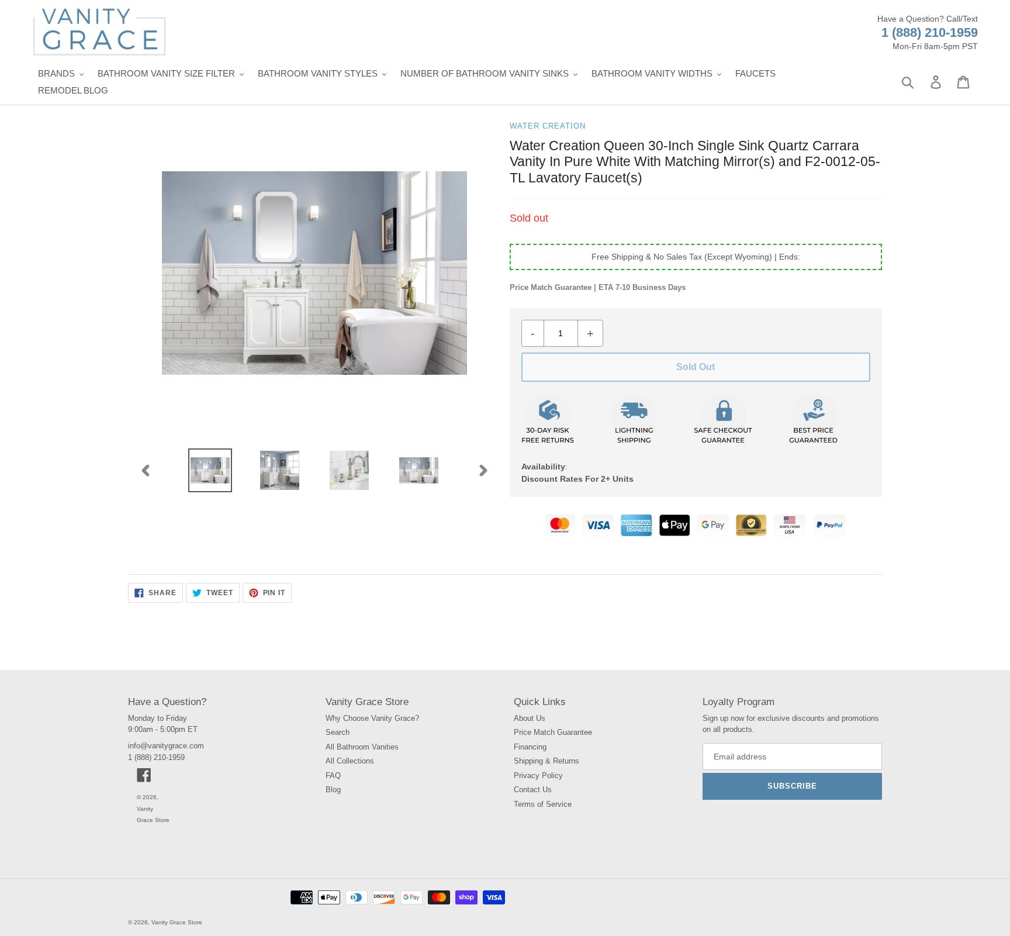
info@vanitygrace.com (166, 745)
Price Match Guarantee (553, 732)
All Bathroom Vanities (362, 746)
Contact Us (533, 789)
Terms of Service (543, 804)
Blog (333, 789)
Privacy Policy (538, 775)
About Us (529, 718)
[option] (210, 470)
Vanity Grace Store (176, 922)
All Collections (350, 761)
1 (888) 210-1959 (929, 32)
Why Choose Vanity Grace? (372, 718)
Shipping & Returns (546, 761)
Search (338, 732)
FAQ (333, 775)
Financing (530, 746)
